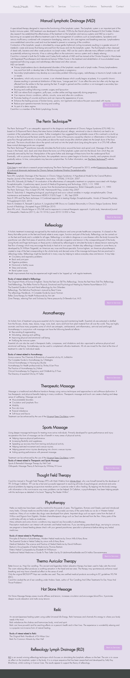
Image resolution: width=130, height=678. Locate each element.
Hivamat (50, 416)
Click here (11, 167)
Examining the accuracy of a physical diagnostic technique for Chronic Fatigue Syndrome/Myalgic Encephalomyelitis (62, 169)
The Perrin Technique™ (97, 159)
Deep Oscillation (61, 416)
